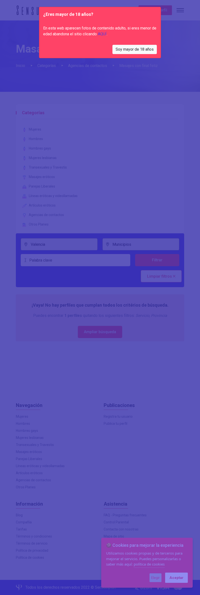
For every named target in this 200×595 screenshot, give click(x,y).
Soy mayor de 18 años (135, 49)
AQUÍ (102, 34)
